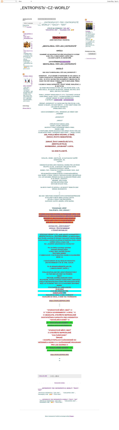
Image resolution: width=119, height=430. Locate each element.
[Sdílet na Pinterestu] (58, 376)
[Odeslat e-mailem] (51, 376)
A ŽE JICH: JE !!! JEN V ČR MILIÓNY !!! (59, 222)
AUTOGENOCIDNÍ (68, 100)
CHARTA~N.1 (89, 21)
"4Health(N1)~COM (64, 30)
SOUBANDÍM (65, 62)
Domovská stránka (59, 383)
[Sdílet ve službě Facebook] (56, 376)
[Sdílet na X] (55, 376)
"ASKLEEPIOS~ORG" (51, 30)
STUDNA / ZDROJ (28, 76)
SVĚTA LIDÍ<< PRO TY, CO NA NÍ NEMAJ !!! (59, 220)
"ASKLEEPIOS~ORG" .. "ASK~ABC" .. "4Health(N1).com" (28, 37)
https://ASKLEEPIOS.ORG (59, 301)
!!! (48, 350)
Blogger (72, 416)
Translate (28, 27)
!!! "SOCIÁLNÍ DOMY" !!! (59, 322)
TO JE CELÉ (60, 289)
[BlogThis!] (53, 376)
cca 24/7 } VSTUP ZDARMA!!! (60, 350)
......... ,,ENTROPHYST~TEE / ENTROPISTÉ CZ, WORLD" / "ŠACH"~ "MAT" (58, 399)
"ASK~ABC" (66, 28)
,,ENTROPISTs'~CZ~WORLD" (45, 8)
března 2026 (26, 108)
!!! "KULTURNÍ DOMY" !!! (59, 347)
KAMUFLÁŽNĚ (58, 100)
